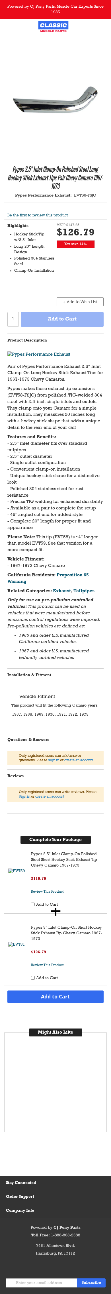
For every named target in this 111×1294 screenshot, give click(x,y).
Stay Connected (21, 1183)
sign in (53, 760)
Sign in (24, 796)
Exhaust (62, 591)
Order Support (20, 1197)
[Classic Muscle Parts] (53, 27)
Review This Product (47, 891)
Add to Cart (55, 996)
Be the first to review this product (37, 215)
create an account (78, 760)
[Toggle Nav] (8, 27)
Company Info (20, 1211)
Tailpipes (83, 591)
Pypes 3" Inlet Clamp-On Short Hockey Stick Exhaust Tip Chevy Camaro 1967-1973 (66, 933)
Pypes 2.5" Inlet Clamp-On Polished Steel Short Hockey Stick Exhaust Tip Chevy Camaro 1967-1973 (64, 860)
